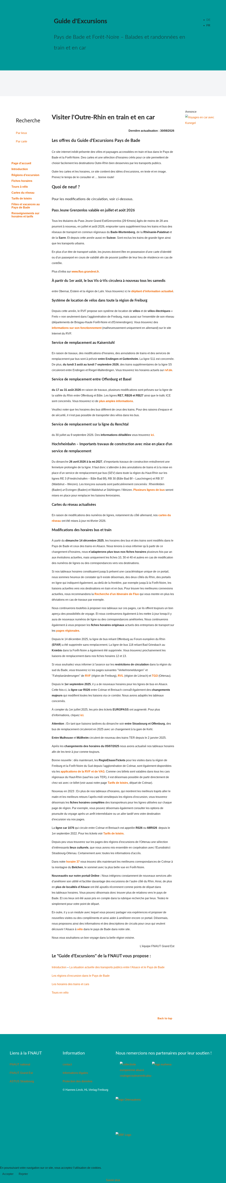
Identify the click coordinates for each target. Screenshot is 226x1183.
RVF (88, 675)
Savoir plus (113, 1180)
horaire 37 (73, 861)
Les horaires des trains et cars (70, 984)
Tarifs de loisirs (118, 782)
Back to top (165, 1018)
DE (208, 19)
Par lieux (21, 133)
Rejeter (23, 1173)
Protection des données (77, 1081)
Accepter (7, 1173)
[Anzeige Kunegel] (200, 119)
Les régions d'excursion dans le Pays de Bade (81, 975)
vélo (80, 929)
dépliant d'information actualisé (152, 291)
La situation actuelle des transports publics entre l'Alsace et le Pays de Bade (117, 967)
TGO (155, 675)
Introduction (59, 967)
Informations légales (75, 1072)
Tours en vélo (60, 992)
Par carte (21, 141)
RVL (121, 675)
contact (67, 1064)
